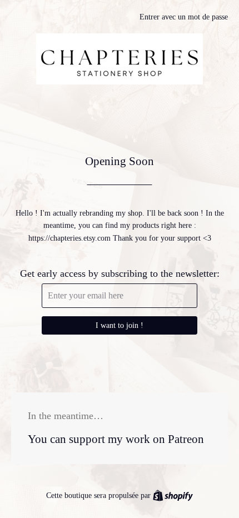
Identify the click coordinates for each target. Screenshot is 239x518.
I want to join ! (119, 325)
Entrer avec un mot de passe (184, 17)
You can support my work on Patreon (116, 439)
